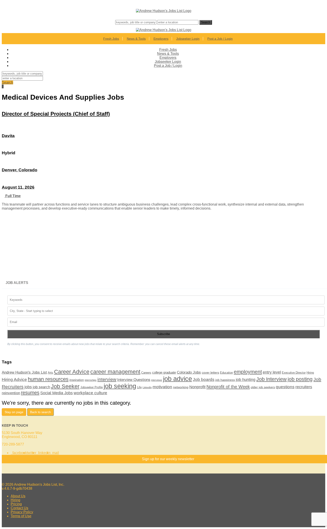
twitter (31, 453)
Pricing (16, 504)
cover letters (210, 372)
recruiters (303, 387)
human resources (48, 379)
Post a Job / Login (220, 38)
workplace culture (90, 392)
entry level (272, 372)
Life (139, 387)
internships (91, 380)
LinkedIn (147, 387)
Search (7, 82)
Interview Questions (133, 379)
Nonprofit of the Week (228, 386)
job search (41, 387)
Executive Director (294, 372)
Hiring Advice (14, 379)
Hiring (310, 372)
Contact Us (19, 508)
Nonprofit (197, 387)
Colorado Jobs (189, 372)
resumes (30, 392)
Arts (50, 372)
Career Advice (71, 372)
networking (180, 387)
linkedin (43, 453)
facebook (19, 453)
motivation (162, 386)
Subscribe (163, 334)
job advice (177, 378)
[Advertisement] (135, 246)
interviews (156, 380)
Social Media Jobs (56, 393)
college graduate (164, 372)
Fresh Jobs (111, 38)
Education (226, 372)
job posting (300, 379)
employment (248, 372)
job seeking (120, 386)
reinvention (11, 393)
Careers (146, 372)
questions (285, 386)
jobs (28, 387)
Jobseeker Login (188, 38)
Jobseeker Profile (91, 387)
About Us (18, 496)
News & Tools (136, 38)
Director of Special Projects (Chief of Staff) (56, 114)
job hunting (245, 379)
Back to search (40, 412)
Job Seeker (65, 386)
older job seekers (263, 387)
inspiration (76, 380)
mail (54, 453)
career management (115, 372)
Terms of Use (21, 516)
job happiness (225, 380)
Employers (160, 38)
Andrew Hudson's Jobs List (24, 372)
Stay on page (14, 412)
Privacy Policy (22, 512)
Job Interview (271, 379)
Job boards (203, 379)
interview (106, 379)
